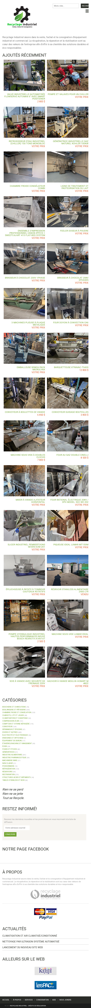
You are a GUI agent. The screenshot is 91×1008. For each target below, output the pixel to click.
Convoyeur (7, 726)
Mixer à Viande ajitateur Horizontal (30, 500)
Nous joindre (65, 1000)
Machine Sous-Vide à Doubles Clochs (28, 456)
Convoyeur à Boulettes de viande (25, 412)
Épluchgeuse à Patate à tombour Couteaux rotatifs (25, 590)
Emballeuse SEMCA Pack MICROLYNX (31, 368)
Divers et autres (10, 732)
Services (29, 1000)
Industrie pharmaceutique (14, 757)
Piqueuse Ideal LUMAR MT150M (70, 544)
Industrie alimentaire (12, 755)
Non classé (7, 763)
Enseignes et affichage (13, 738)
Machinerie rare (9, 760)
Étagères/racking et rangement (17, 743)
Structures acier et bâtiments (16, 777)
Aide (54, 1000)
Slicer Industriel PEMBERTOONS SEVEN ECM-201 (26, 545)
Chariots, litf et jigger (13, 715)
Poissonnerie (8, 766)
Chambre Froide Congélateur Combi (27, 187)
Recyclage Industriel (18, 1006)
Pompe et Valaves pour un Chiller (68, 94)
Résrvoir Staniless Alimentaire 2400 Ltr (69, 590)
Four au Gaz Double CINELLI (72, 455)
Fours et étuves (9, 749)
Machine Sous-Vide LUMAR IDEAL (70, 634)
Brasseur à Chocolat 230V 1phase (25, 277)
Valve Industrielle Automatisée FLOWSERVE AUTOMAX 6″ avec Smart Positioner (24, 96)
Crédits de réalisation (37, 1006)
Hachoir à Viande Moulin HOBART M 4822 (67, 682)
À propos (17, 1000)
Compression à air (10, 721)
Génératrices (8, 752)
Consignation (42, 1000)
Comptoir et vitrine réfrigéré (16, 724)
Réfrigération (8, 769)
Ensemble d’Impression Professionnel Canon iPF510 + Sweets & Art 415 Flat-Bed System (25, 233)
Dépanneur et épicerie (12, 729)
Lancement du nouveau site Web (22, 947)
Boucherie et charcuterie (14, 707)
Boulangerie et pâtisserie (14, 710)
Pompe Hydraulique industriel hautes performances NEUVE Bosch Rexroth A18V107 (27, 636)
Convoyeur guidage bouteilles (70, 412)
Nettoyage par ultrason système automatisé (30, 941)
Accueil (5, 1000)
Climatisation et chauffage (15, 718)
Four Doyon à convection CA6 (70, 322)
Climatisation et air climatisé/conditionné (29, 935)
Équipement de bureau (12, 741)
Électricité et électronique (15, 735)
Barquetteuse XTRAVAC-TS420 (71, 367)
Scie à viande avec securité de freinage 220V (27, 682)
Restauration (8, 774)
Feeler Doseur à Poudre (74, 230)
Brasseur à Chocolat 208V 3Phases (72, 278)
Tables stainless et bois (13, 780)
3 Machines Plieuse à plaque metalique (28, 323)
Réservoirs (7, 772)
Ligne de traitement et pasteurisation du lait (74, 187)
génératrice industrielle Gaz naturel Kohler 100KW (70, 142)
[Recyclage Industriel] (24, 16)
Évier (4, 746)
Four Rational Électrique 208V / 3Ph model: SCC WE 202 (69, 500)
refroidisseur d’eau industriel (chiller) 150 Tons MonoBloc (27, 142)
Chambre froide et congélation (16, 712)
